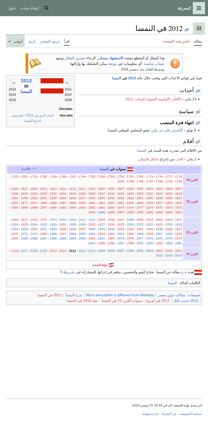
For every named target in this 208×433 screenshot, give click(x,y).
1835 (24, 193)
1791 (34, 177)
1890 (14, 207)
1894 (149, 212)
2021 (159, 255)
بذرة (184, 272)
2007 (120, 251)
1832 (53, 193)
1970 (34, 234)
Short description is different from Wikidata (120, 295)
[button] (199, 8)
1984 (72, 238)
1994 (149, 243)
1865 (82, 203)
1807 (120, 189)
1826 (111, 193)
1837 (178, 198)
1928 (91, 224)
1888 (34, 207)
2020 (168, 255)
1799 (130, 181)
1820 (168, 193)
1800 (120, 181)
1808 (111, 189)
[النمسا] (130, 169)
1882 (91, 207)
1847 (82, 198)
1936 (14, 224)
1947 (82, 229)
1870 (34, 203)
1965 (82, 234)
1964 (91, 234)
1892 (168, 212)
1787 (72, 177)
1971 (24, 234)
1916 (34, 220)
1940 (149, 229)
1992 (168, 243)
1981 (101, 238)
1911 (82, 220)
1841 (140, 198)
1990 (14, 238)
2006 (130, 251)
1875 (159, 207)
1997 (120, 243)
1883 (82, 207)
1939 (159, 229)
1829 (82, 193)
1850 (53, 198)
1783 (111, 177)
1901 (178, 220)
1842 (130, 198)
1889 (24, 207)
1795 (168, 181)
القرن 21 (192, 254)
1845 (101, 198)
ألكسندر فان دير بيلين (167, 130)
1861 (120, 203)
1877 (140, 207)
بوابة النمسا (100, 265)
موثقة (112, 64)
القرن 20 (192, 232)
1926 (111, 224)
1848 (72, 198)
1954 (14, 229)
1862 (111, 203)
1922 (149, 224)
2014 (53, 251)
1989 (24, 238)
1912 (72, 220)
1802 (168, 189)
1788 (62, 177)
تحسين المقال (75, 58)
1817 (24, 189)
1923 (140, 224)
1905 (140, 220)
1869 (43, 203)
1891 (178, 212)
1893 (159, 212)
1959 (140, 234)
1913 (62, 220)
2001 (178, 251)
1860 (130, 203)
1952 (34, 229)
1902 (168, 220)
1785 (91, 177)
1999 (101, 243)
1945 (101, 229)
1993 (159, 243)
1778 (159, 177)
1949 (62, 229)
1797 (149, 181)
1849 (62, 198)
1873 (178, 207)
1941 (140, 229)
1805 (140, 189)
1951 (43, 229)
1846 (91, 198)
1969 (43, 234)
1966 (72, 234)
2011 (82, 251)
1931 (62, 224)
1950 (53, 229)
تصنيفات (194, 295)
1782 (120, 177)
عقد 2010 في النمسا (82, 301)
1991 (178, 243)
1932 (53, 224)
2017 (24, 251)
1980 (111, 238)
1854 (14, 198)
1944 (111, 229)
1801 (178, 189)
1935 (24, 224)
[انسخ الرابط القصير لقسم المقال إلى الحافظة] (198, 91)
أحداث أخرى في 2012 (40, 115)
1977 (140, 238)
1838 (168, 198)
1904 (149, 220)
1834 (34, 193)
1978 (130, 238)
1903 (159, 220)
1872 (14, 203)
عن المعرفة (169, 414)
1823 (140, 193)
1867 (62, 203)
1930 (72, 224)
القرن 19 (192, 201)
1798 (140, 181)
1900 (91, 212)
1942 (130, 229)
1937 (178, 229)
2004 (149, 251)
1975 (159, 238)
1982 (91, 238)
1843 (120, 198)
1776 (178, 177)
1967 (62, 234)
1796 (159, 181)
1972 (14, 234)
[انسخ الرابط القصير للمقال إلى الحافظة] (186, 30)
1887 (43, 207)
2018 (14, 251)
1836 (14, 193)
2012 (26, 80)
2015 (43, 251)
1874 (168, 207)
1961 (120, 234)
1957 (159, 234)
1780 (140, 177)
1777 (168, 177)
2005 (140, 251)
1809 (101, 189)
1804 (149, 189)
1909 (101, 220)
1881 (101, 207)
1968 (53, 234)
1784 (101, 177)
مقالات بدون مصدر (171, 295)
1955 (178, 234)
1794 (178, 181)
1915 (43, 220)
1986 (53, 238)
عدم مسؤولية (150, 414)
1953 (24, 229)
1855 (178, 203)
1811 (82, 189)
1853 (24, 198)
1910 (91, 220)
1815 (43, 189)
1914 (53, 220)
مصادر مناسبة (154, 64)
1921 (159, 224)
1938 (168, 229)
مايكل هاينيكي (148, 159)
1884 (72, 207)
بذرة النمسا (73, 295)
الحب (179, 159)
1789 (53, 177)
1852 (34, 198)
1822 (149, 193)
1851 (43, 198)
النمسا (26, 91)
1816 (34, 189)
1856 (168, 203)
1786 (82, 177)
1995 (140, 243)
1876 (149, 207)
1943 (120, 229)
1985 (62, 238)
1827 (101, 193)
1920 (168, 224)
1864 (91, 203)
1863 (101, 203)
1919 (178, 224)
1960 (130, 234)
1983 (82, 238)
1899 (101, 212)
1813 (62, 189)
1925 (120, 224)
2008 (111, 251)
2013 (62, 251)
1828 (91, 193)
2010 (91, 251)
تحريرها (69, 272)
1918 (14, 220)
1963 (101, 234)
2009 (101, 251)
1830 (72, 193)
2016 (34, 251)
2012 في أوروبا (157, 301)
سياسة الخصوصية (191, 414)
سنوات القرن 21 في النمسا (122, 301)
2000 (91, 243)
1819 (178, 193)
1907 (120, 220)
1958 (149, 234)
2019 (178, 255)
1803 (159, 189)
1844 (111, 198)
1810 (91, 189)
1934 (34, 224)
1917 (24, 220)
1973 (178, 238)
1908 (111, 220)
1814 (53, 189)
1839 (159, 198)
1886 (53, 207)
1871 (24, 203)
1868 (53, 203)
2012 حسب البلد (185, 301)
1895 (140, 212)
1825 (120, 193)
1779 (149, 177)
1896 (130, 212)
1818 (14, 189)
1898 (111, 212)
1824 (130, 193)
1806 (130, 189)
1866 (72, 203)
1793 (14, 177)
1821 (159, 193)
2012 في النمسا (50, 295)
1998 (111, 243)
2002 (168, 251)
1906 (130, 220)
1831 (62, 193)
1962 (111, 234)
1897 (120, 212)
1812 (72, 189)
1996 (130, 243)
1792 (24, 177)
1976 (149, 238)
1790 (43, 177)
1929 (82, 224)
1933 (43, 224)
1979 (120, 238)
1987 (43, 238)
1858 (149, 203)
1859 (140, 203)
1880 (111, 207)
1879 (120, 207)
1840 (149, 198)
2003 (159, 251)
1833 (43, 193)
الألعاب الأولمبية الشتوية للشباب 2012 (153, 99)
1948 (72, 229)
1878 (130, 207)
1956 (168, 234)
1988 (34, 238)
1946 (91, 229)
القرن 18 (192, 180)
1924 (130, 224)
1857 (159, 203)
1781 (130, 177)
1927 (101, 224)
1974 (168, 238)
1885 (62, 207)
